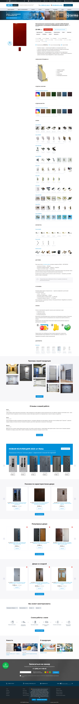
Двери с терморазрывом (22, 9)
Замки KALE (37, 185)
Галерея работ (39, 396)
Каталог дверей (11, 9)
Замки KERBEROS (38, 213)
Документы (56, 34)
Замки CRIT (37, 175)
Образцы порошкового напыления (41, 90)
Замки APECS (37, 204)
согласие (25, 675)
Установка (55, 9)
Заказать (17, 508)
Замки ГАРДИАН (38, 156)
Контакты (69, 9)
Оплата (40, 9)
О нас (62, 9)
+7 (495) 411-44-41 (39, 669)
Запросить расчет (68, 5)
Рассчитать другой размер (60, 29)
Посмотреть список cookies (41, 699)
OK (33, 699)
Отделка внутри (57, 32)
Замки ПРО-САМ (38, 145)
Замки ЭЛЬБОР (38, 134)
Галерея (33, 9)
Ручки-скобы (37, 239)
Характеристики (39, 32)
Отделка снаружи (48, 32)
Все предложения (65, 448)
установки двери (46, 264)
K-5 (46, 41)
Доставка (47, 9)
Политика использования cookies (39, 701)
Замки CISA (37, 165)
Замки (63, 32)
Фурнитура (69, 32)
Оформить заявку (48, 29)
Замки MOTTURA (38, 194)
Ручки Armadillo (38, 229)
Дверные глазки (38, 248)
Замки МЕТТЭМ (38, 124)
